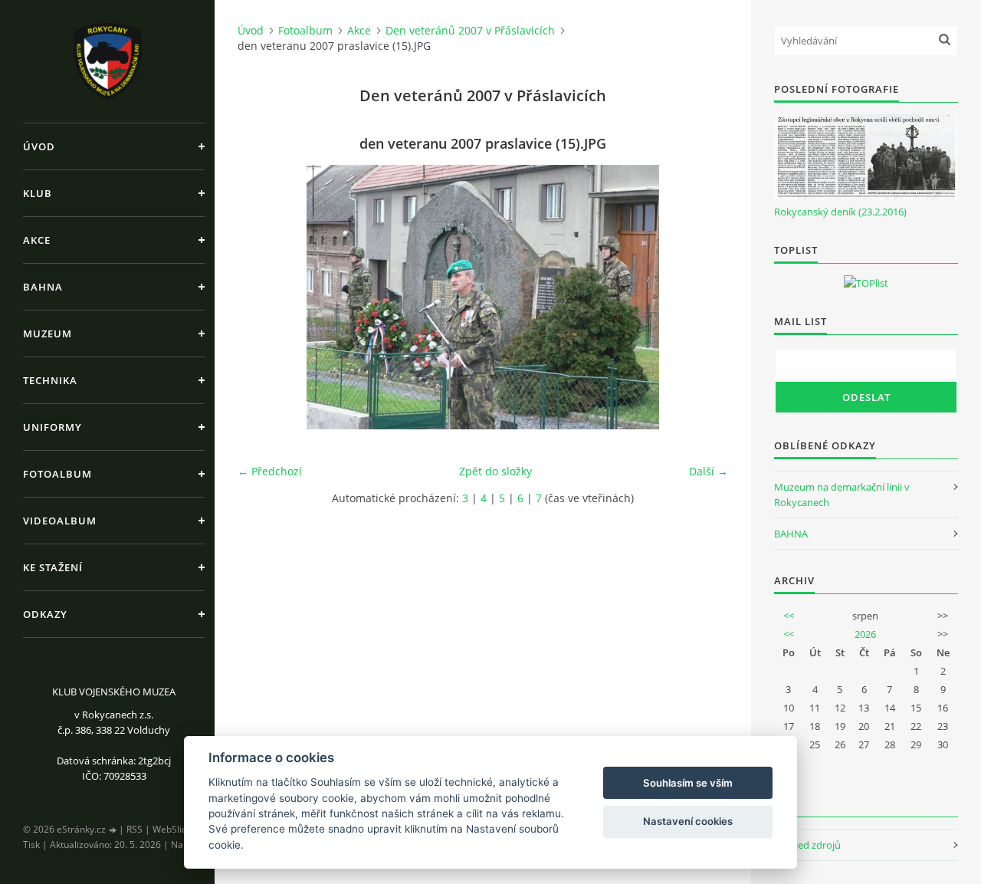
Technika (50, 380)
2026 (865, 634)
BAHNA (791, 534)
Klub (37, 193)
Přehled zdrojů (807, 845)
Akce (37, 240)
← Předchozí (270, 471)
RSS (134, 829)
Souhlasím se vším (688, 783)
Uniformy (52, 427)
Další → (708, 471)
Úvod (39, 146)
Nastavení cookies (688, 821)
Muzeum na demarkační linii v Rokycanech (842, 494)
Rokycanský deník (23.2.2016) (840, 212)
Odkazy (45, 614)
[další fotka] (703, 297)
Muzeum (47, 333)
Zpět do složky (495, 471)
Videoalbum (60, 520)
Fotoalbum (57, 474)
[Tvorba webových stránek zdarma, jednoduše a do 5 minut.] (113, 830)
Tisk (31, 844)
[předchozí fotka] (262, 297)
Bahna (43, 287)
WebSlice (172, 829)
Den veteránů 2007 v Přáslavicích (470, 30)
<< (788, 616)
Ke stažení (53, 567)
